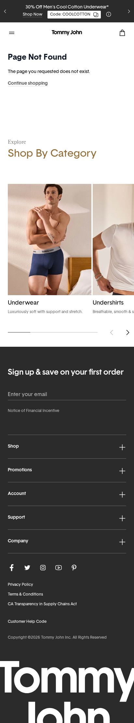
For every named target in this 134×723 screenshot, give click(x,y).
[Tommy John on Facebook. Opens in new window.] (12, 568)
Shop (13, 446)
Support (16, 517)
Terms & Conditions (25, 594)
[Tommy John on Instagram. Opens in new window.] (43, 568)
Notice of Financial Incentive (33, 411)
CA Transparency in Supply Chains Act (42, 604)
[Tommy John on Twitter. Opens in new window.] (27, 568)
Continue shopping (28, 83)
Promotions (20, 470)
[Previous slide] (5, 11)
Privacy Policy (20, 585)
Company (18, 541)
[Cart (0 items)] (122, 33)
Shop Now (32, 15)
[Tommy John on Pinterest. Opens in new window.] (74, 568)
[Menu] (12, 33)
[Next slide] (128, 11)
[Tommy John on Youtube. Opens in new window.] (58, 568)
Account (17, 493)
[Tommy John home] (67, 32)
